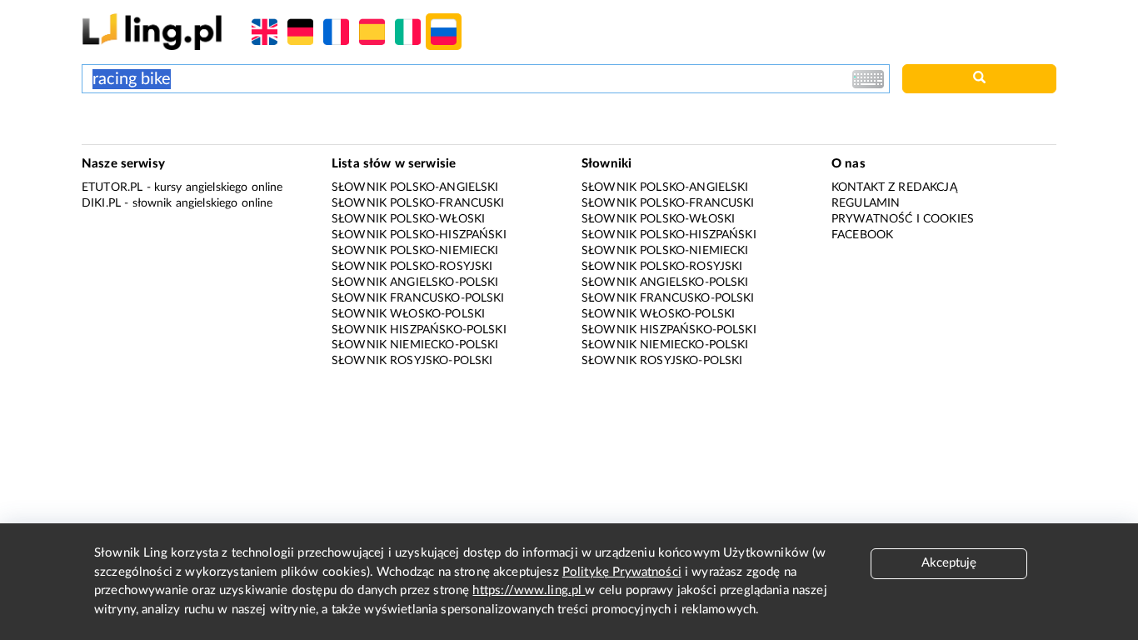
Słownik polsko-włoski (408, 219)
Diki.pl (101, 203)
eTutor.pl (112, 187)
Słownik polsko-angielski (415, 187)
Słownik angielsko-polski (415, 282)
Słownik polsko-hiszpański (419, 235)
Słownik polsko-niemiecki (415, 251)
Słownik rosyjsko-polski (412, 361)
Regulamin (865, 203)
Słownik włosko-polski (408, 314)
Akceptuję (948, 563)
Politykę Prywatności (621, 572)
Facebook (862, 235)
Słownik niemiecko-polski (415, 345)
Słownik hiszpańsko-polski (419, 330)
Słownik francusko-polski (418, 298)
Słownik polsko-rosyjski (412, 266)
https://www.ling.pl (528, 590)
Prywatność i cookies (902, 219)
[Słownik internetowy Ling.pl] (152, 31)
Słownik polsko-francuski (418, 203)
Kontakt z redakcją (894, 187)
